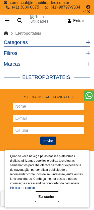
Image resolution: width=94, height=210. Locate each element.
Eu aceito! (47, 197)
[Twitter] (88, 12)
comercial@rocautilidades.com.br (39, 3)
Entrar (77, 21)
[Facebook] (88, 7)
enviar (48, 141)
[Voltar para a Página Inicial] (6, 33)
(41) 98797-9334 (65, 7)
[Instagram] (84, 12)
